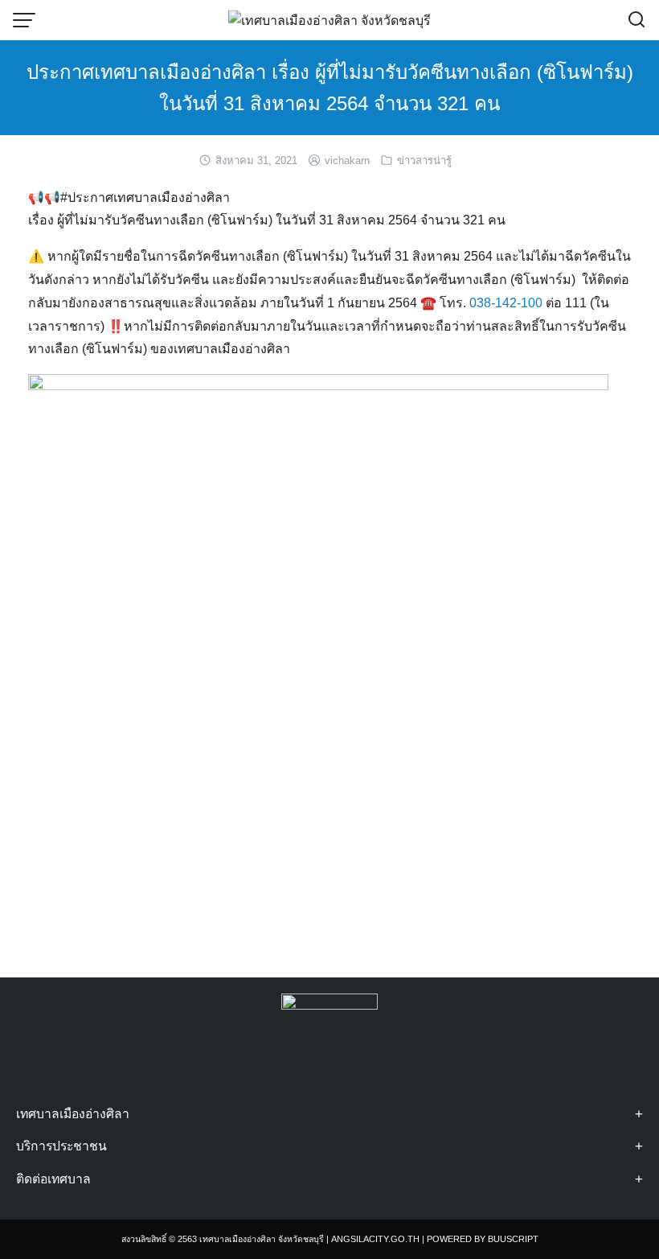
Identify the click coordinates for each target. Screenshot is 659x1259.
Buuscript (513, 1239)
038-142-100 (505, 303)
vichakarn (347, 160)
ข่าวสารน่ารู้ (424, 160)
